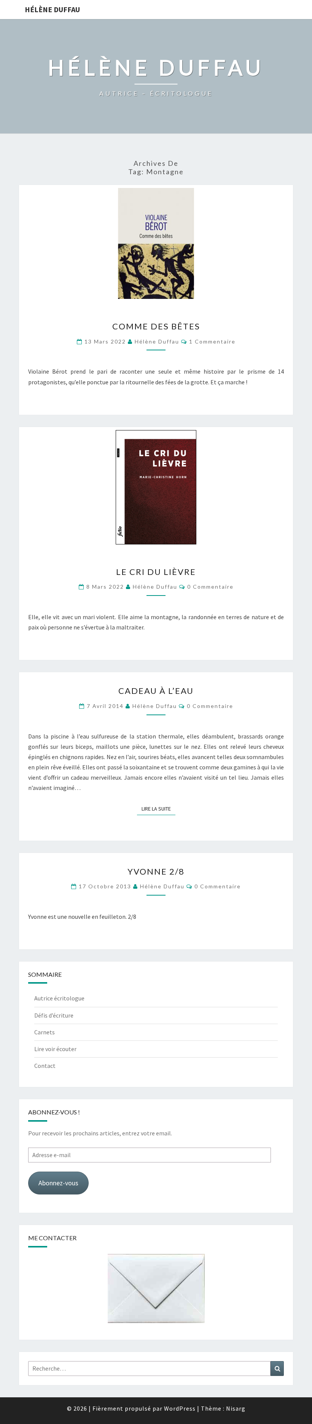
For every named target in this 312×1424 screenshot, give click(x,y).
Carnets (44, 1032)
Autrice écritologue (59, 998)
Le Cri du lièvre (156, 572)
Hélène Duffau (52, 9)
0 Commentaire (210, 586)
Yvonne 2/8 (156, 871)
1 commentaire (212, 341)
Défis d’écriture (53, 1015)
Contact (45, 1065)
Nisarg (235, 1408)
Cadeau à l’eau (156, 691)
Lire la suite (158, 808)
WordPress (180, 1408)
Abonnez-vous (58, 1182)
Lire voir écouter (55, 1049)
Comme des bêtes (156, 326)
